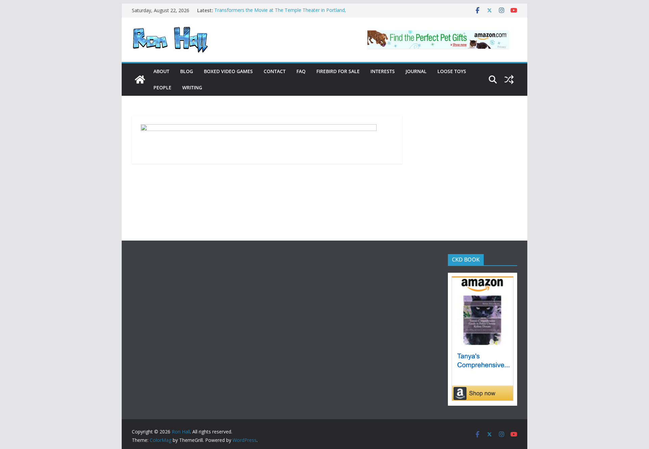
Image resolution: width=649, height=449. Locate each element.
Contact (275, 71)
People (162, 87)
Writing (192, 87)
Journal (416, 71)
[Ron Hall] (140, 79)
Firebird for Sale (338, 71)
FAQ (301, 71)
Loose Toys (451, 71)
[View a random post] (509, 79)
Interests (382, 71)
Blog (186, 71)
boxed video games (228, 71)
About (161, 71)
